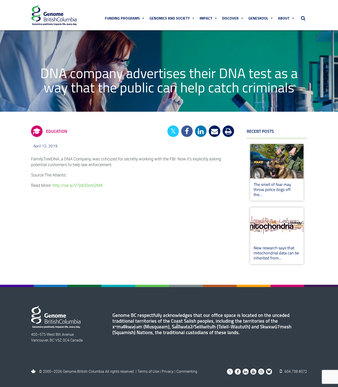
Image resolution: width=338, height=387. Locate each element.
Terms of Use (148, 371)
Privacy (168, 371)
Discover (230, 18)
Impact (206, 18)
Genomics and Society (169, 18)
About (284, 18)
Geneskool (258, 18)
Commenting (186, 371)
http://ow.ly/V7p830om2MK (77, 185)
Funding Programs (122, 18)
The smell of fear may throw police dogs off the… (272, 189)
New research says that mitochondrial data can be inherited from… (276, 253)
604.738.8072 (295, 371)
